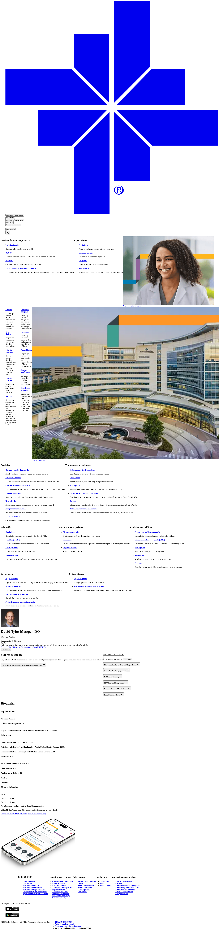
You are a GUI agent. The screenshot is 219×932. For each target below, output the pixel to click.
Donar (102, 883)
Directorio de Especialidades (33, 890)
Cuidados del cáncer (13, 478)
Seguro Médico (6, 647)
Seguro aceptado (80, 579)
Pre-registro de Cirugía (61, 896)
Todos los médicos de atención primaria (20, 268)
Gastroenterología (86, 253)
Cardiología (83, 245)
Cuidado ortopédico (13, 493)
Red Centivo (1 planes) (111, 677)
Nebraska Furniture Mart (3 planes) (115, 689)
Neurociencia (84, 268)
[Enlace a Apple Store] (12, 910)
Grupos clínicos (8, 333)
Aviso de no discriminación (65, 924)
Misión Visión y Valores (87, 881)
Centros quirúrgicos (25, 371)
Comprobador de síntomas (15, 509)
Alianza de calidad (85, 888)
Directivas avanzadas (71, 532)
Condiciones (10, 532)
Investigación (140, 548)
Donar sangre (105, 885)
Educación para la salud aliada (127, 888)
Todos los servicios (12, 517)
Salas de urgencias (9, 351)
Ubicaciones (16, 647)
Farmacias (25, 332)
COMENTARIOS (39, 647)
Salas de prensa (84, 890)
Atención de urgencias (25, 389)
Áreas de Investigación (124, 892)
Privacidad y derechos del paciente (68, 926)
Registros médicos (70, 548)
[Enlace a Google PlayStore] (12, 917)
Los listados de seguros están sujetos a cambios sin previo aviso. (22, 665)
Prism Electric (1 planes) (112, 695)
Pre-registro (67, 540)
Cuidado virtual (29, 883)
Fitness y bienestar (9, 379)
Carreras (138, 563)
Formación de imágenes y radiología (84, 493)
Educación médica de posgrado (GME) (150, 540)
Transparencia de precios (62, 888)
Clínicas (8, 310)
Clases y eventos (11, 548)
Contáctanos (82, 892)
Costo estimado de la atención (16, 594)
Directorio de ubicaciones (32, 888)
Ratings (30, 647)
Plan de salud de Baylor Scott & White (89, 586)
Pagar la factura (11, 579)
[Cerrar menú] (7, 232)
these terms (127, 659)
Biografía (24, 647)
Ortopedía (83, 261)
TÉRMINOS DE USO (63, 922)
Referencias (139, 555)
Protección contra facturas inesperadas (20, 602)
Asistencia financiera (13, 586)
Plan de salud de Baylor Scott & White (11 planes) (120, 665)
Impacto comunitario (86, 885)
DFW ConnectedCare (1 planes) (114, 683)
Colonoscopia (75, 478)
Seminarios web (11, 555)
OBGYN (8, 253)
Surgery (73, 501)
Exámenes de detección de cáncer (82, 470)
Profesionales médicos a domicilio (147, 532)
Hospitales (9, 396)
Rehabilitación (26, 350)
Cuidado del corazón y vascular (17, 485)
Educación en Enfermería (125, 890)
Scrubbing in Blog (12, 540)
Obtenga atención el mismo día (17, 470)
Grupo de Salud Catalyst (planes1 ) (115, 671)
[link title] (111, 213)
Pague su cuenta (58, 883)
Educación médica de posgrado (127, 885)
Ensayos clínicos (121, 894)
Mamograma (75, 485)
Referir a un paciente (123, 881)
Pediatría (9, 261)
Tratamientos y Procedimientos (35, 892)
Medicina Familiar (12, 245)
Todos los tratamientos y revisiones (83, 509)
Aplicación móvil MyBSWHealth (35, 894)
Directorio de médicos (31, 885)
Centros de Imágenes (25, 311)
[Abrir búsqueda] (6, 230)
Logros (80, 883)
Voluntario (104, 881)
